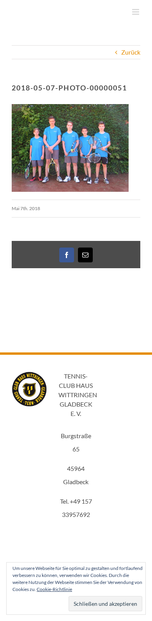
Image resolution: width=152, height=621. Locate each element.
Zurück (130, 52)
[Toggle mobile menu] (136, 12)
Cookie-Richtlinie (54, 589)
